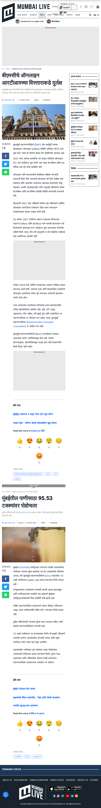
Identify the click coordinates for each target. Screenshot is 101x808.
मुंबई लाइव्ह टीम (10, 100)
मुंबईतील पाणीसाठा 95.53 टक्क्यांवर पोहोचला (25, 492)
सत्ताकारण (33, 15)
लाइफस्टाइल (59, 15)
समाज (49, 15)
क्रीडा (78, 15)
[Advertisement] (50, 47)
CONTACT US (82, 780)
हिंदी (42, 431)
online (17, 479)
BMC (37, 144)
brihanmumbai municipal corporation (28, 474)
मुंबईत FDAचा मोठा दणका (24, 688)
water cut (37, 757)
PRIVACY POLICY (57, 780)
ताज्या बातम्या (22, 15)
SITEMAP (94, 780)
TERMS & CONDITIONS (38, 780)
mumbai (24, 567)
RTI (56, 474)
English (34, 431)
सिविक (42, 15)
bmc (48, 474)
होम (3, 69)
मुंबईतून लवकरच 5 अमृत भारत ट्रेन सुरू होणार (33, 414)
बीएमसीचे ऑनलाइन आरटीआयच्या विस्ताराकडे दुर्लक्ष (26, 69)
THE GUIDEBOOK (20, 780)
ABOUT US (7, 780)
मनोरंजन (70, 15)
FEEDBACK (70, 780)
